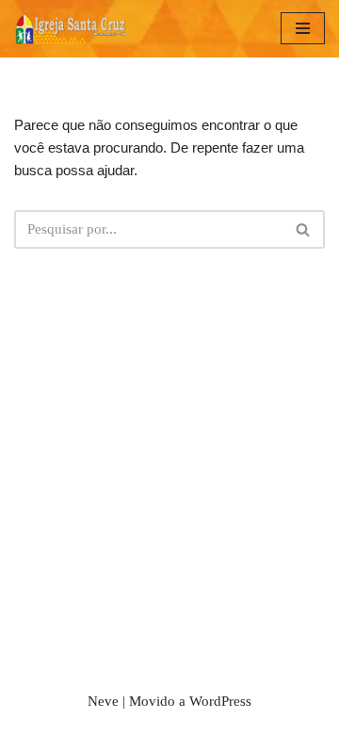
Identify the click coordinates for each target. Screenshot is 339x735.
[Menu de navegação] (303, 28)
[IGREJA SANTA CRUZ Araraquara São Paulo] (70, 28)
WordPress (220, 701)
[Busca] (303, 229)
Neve (103, 701)
